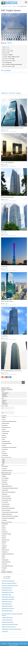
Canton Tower (4, 266)
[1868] (14, 462)
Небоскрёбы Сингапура (8, 608)
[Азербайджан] (14, 393)
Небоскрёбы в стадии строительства (11, 629)
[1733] (14, 459)
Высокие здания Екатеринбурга (10, 585)
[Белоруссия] (14, 396)
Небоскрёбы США (6, 594)
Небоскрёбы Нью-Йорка (8, 596)
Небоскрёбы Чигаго (7, 601)
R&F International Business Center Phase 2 (11, 370)
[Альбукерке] (14, 404)
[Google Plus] (2, 377)
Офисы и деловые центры (9, 626)
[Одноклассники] (4, 377)
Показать (4, 389)
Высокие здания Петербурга (9, 583)
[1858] (14, 460)
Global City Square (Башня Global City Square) (12, 127)
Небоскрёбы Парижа (7, 610)
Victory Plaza (4, 336)
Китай (10, 6)
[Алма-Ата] (14, 402)
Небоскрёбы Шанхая (7, 606)
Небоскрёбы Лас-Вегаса (8, 599)
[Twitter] (8, 377)
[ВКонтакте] (10, 377)
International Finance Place (7, 197)
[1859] (14, 461)
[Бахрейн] (14, 395)
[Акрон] (14, 401)
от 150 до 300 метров (7, 619)
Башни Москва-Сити (7, 587)
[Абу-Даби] (14, 400)
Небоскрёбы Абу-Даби (7, 592)
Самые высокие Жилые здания (10, 624)
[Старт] (23, 382)
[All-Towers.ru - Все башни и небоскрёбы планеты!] (9, 2)
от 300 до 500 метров (7, 617)
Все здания (4, 6)
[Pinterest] (6, 377)
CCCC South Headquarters (7, 162)
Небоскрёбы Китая (6, 603)
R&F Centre (4, 231)
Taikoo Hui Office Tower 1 (7, 301)
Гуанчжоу (14, 6)
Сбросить (9, 389)
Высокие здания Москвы (8, 580)
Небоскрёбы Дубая (7, 590)
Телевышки (5, 631)
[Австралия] (14, 394)
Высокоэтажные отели (7, 622)
